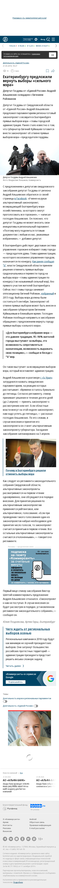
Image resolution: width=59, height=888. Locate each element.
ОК (52, 55)
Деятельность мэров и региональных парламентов (27, 698)
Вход (43, 39)
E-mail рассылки (37, 828)
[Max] (34, 839)
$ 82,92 (12, 46)
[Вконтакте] (11, 839)
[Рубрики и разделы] (53, 39)
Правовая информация (40, 825)
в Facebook (20, 198)
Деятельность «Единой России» (16, 63)
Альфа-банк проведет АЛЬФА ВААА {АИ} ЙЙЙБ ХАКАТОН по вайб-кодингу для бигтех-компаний (16, 787)
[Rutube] (28, 839)
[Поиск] (48, 39)
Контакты (7, 825)
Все (21, 773)
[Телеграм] (5, 839)
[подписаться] (6, 701)
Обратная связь (37, 822)
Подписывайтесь (16, 682)
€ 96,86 (21, 46)
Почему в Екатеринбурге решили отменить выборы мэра (26, 472)
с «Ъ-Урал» (46, 377)
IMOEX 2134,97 (42, 46)
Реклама (7, 828)
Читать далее (13, 666)
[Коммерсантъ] (5, 39)
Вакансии (7, 831)
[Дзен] (16, 839)
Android (33, 819)
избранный (47, 293)
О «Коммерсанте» (11, 819)
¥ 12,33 (30, 46)
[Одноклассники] (22, 839)
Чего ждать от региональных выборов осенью (28, 631)
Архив (5, 822)
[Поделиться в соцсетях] (53, 71)
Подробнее (18, 882)
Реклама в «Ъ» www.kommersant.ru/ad (29, 18)
